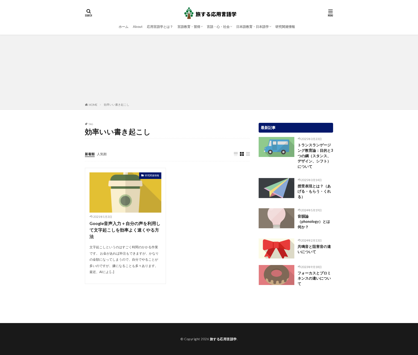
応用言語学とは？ (160, 26)
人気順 (102, 154)
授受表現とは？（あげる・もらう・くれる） (314, 191)
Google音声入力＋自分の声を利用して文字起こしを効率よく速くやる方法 (124, 230)
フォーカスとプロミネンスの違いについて (314, 278)
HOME (93, 105)
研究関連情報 (285, 26)
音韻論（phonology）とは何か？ (314, 221)
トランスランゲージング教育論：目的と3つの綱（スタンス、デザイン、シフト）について (315, 156)
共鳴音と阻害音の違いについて (314, 249)
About (138, 26)
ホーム (123, 26)
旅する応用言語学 (223, 339)
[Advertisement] (209, 69)
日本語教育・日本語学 (252, 26)
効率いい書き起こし (116, 104)
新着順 (90, 154)
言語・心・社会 (218, 26)
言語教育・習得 (188, 26)
